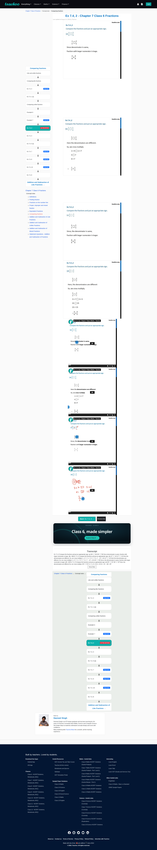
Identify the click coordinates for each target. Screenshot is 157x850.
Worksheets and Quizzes (62, 768)
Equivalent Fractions (36, 211)
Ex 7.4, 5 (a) (30, 143)
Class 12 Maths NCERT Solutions (91, 792)
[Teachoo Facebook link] (69, 832)
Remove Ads (101, 519)
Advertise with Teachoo (102, 839)
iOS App (30, 765)
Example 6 (30, 112)
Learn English (113, 762)
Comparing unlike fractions (34, 104)
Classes (37, 4)
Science (55, 4)
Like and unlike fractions (34, 73)
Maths (46, 4)
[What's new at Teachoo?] (138, 4)
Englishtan (112, 781)
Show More (92, 567)
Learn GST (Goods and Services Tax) (119, 771)
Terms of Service (68, 839)
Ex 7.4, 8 (29, 175)
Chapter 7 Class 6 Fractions (33, 11)
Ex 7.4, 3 (29, 136)
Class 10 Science (60, 787)
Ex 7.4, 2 (38, 128)
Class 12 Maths (59, 797)
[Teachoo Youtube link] (83, 832)
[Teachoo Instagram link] (74, 832)
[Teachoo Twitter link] (78, 832)
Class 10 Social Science (62, 794)
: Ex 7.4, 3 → (87, 519)
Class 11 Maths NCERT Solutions (91, 788)
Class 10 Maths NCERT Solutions (91, 785)
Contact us (58, 839)
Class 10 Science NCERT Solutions (92, 824)
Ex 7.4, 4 (38, 89)
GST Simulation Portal (61, 775)
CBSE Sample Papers (115, 787)
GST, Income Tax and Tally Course (65, 762)
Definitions (32, 197)
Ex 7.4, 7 (38, 151)
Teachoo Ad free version (62, 765)
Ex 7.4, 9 (38, 159)
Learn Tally (112, 768)
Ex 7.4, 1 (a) (30, 96)
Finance (65, 4)
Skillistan (57, 771)
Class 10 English (60, 790)
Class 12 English (60, 800)
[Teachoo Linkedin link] (87, 832)
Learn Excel (112, 765)
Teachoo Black (70, 729)
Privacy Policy (79, 839)
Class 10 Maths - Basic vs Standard (119, 784)
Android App (31, 762)
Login (148, 4)
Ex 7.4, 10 (38, 167)
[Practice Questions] (142, 4)
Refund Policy (89, 839)
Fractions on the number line (38, 202)
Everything (25, 4)
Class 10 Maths (59, 784)
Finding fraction (34, 199)
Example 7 (38, 120)
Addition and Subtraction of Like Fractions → (38, 183)
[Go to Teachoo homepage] (12, 4)
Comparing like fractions (34, 81)
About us (50, 839)
